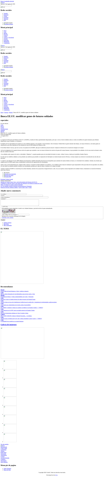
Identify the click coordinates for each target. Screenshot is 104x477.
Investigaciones (4, 129)
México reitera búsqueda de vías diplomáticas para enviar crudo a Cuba (18, 294)
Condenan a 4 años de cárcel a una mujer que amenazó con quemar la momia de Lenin (21, 183)
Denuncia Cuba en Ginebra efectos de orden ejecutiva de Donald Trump (18, 299)
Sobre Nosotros (7, 468)
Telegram (6, 19)
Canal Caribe (4, 448)
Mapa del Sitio (7, 470)
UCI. (56, 475)
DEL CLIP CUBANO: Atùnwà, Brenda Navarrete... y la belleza (16, 316)
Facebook (6, 17)
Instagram (6, 14)
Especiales (6, 40)
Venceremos (3, 460)
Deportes (6, 34)
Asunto (2, 195)
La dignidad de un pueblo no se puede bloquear (12, 321)
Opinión (6, 39)
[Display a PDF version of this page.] (7, 176)
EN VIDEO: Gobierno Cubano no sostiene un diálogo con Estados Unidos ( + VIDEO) (22, 307)
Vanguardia (3, 453)
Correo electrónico (5, 197)
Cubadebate (3, 449)
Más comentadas (8, 225)
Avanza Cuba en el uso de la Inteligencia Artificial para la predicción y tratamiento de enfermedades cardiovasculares (29, 302)
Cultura (5, 36)
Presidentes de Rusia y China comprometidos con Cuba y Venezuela (17, 296)
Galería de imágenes (9, 325)
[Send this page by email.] (8, 175)
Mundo (5, 33)
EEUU (2, 126)
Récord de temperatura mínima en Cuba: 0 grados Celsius (14, 313)
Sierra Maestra (4, 462)
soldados (3, 130)
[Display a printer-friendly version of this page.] (10, 174)
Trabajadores (4, 455)
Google (11, 179)
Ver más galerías (4, 444)
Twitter (5, 16)
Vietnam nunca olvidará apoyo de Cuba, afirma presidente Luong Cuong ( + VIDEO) (21, 318)
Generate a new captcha (7, 217)
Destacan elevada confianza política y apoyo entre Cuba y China (16, 187)
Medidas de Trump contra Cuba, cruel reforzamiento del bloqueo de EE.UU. (19, 182)
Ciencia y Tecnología (9, 37)
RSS (5, 20)
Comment (3, 198)
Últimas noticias (7, 222)
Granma (2, 456)
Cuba (5, 32)
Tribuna (2, 451)
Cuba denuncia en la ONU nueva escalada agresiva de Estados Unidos (18, 310)
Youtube (6, 13)
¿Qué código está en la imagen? (10, 214)
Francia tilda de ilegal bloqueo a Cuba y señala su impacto (14, 291)
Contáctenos (7, 43)
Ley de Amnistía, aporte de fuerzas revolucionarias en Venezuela (16, 186)
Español (11, 24)
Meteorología (4, 447)
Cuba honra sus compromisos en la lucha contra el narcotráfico (16, 305)
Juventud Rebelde (5, 458)
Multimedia (6, 41)
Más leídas (6, 224)
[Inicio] (3, 2)
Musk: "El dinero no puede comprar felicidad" (12, 184)
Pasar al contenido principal (7, 1)
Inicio (5, 30)
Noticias (6, 112)
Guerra (2, 127)
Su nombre (3, 194)
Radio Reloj (3, 452)
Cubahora (3, 459)
